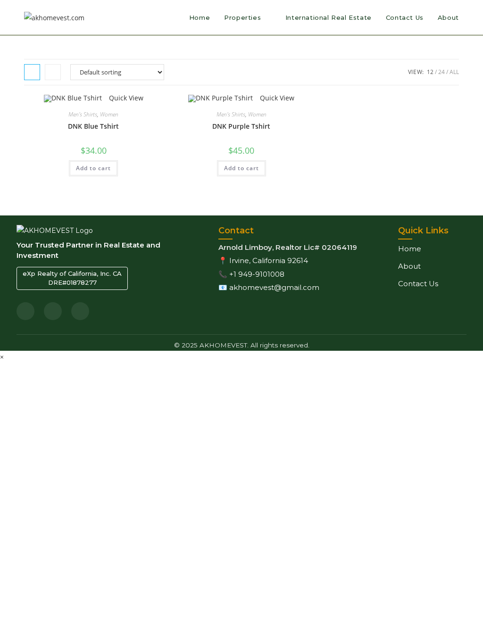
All (454, 72)
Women (109, 114)
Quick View (125, 97)
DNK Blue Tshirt (93, 126)
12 (430, 72)
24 (441, 72)
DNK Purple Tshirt (241, 126)
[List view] (53, 72)
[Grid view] (32, 72)
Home (409, 248)
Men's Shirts (82, 114)
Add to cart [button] (93, 168)
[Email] (53, 311)
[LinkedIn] (25, 311)
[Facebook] (80, 311)
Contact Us (418, 283)
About (409, 266)
